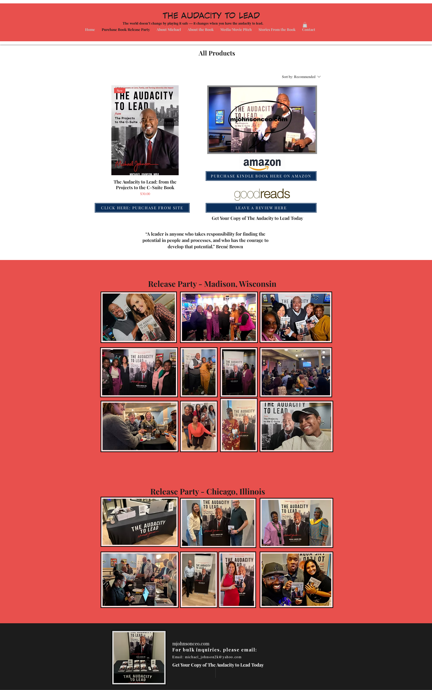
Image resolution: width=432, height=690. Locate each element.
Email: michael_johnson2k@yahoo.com (208, 656)
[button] (309, 147)
